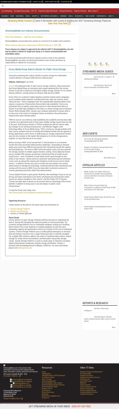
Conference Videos (48, 377)
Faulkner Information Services (90, 377)
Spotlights (45, 394)
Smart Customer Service (88, 387)
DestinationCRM (85, 374)
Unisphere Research (86, 394)
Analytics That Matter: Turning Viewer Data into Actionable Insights (98, 148)
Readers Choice (47, 388)
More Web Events (110, 158)
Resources (78, 16)
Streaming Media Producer (89, 392)
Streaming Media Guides (50, 387)
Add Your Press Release (33, 37)
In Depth (35, 16)
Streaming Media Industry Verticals (53, 385)
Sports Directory (51, 2)
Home (12, 16)
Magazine (46, 374)
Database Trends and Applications (91, 372)
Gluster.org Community (19, 211)
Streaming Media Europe (88, 390)
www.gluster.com (25, 248)
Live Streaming (7, 11)
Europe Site (37, 2)
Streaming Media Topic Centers (52, 383)
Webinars (63, 16)
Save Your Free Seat (57, 23)
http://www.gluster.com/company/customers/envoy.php (30, 192)
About (110, 16)
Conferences (101, 16)
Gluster (11, 86)
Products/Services (65, 11)
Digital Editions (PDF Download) (53, 375)
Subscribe (19, 16)
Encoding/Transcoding (22, 11)
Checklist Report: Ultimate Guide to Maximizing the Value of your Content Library (100, 319)
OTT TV (34, 11)
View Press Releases (13, 37)
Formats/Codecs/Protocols (48, 11)
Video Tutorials (47, 379)
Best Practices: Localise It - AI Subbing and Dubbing (99, 78)
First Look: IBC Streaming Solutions (96, 139)
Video (70, 16)
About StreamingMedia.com (51, 396)
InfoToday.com (85, 379)
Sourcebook (65, 2)
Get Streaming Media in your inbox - (60, 406)
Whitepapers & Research (49, 16)
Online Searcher (85, 385)
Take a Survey (90, 16)
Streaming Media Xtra (49, 381)
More (114, 94)
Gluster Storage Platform (20, 209)
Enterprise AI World (86, 375)
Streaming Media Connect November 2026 (15, 2)
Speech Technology (86, 388)
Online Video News (48, 392)
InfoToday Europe (86, 381)
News (27, 16)
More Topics (92, 11)
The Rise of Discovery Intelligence (96, 309)
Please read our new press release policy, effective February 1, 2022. (31, 45)
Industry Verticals (80, 11)
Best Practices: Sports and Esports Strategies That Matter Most (98, 86)
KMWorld (83, 383)
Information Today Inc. (11, 376)
